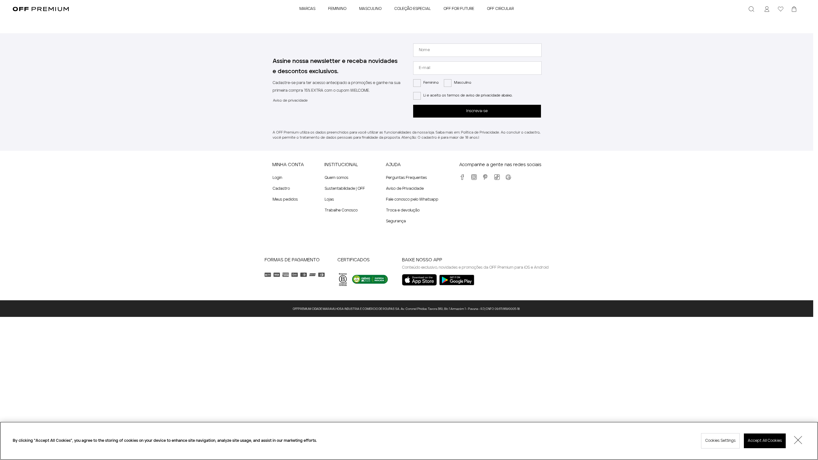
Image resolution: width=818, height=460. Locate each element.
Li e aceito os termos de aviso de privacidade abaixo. (468, 95)
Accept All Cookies (765, 441)
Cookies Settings (720, 441)
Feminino (431, 83)
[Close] (798, 441)
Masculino (462, 83)
